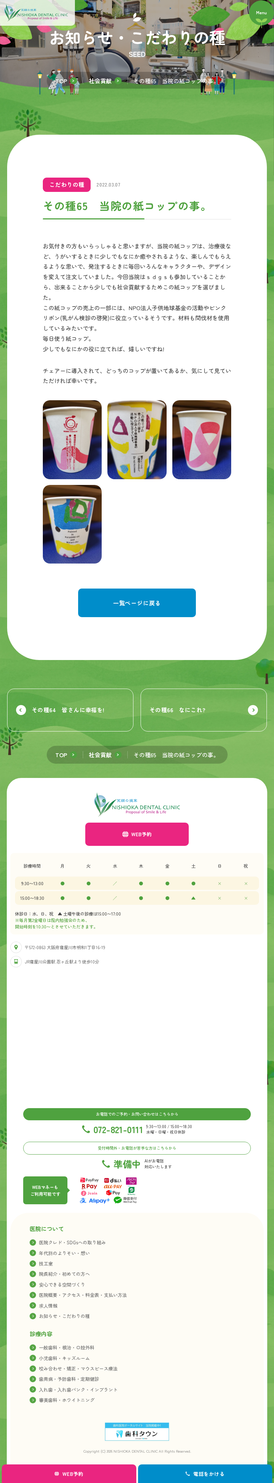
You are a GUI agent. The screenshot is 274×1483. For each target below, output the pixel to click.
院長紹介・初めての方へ (64, 1273)
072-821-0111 (118, 1129)
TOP (61, 80)
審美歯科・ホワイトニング (67, 1400)
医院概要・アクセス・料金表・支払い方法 (83, 1294)
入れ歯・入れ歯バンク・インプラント (78, 1389)
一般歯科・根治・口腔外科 (67, 1347)
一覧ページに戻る (137, 603)
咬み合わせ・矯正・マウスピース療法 (78, 1368)
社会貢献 (100, 80)
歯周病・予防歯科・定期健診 (69, 1378)
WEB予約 (141, 834)
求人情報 (48, 1305)
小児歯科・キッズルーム (64, 1358)
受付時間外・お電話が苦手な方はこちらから (137, 1148)
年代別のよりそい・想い (64, 1253)
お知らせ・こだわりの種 (64, 1316)
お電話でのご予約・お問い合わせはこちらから (137, 1114)
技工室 (46, 1263)
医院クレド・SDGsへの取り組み (72, 1242)
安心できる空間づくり (62, 1284)
